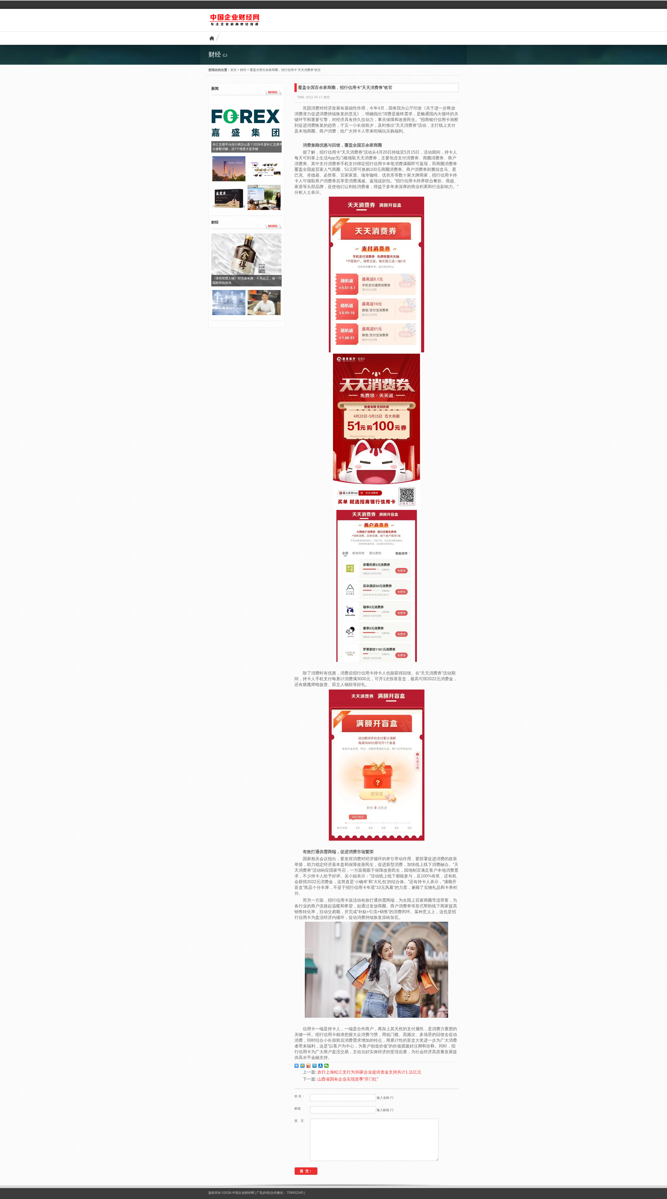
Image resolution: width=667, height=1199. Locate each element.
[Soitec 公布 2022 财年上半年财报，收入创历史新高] (228, 314)
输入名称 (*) (385, 1098)
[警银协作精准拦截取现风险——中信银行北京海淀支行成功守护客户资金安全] (228, 180)
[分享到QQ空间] (302, 1066)
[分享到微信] (326, 1066)
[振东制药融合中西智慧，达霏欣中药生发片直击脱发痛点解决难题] (228, 209)
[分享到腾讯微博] (314, 1066)
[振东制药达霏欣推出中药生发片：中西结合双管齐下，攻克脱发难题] (264, 180)
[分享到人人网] (320, 1066)
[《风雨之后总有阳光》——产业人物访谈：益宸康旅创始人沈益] (264, 314)
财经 (243, 70)
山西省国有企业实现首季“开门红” (347, 1079)
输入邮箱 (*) (385, 1110)
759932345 (295, 1193)
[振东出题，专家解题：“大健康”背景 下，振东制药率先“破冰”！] (264, 209)
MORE (272, 92)
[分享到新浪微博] (308, 1066)
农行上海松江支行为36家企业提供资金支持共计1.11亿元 (369, 1072)
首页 (233, 70)
